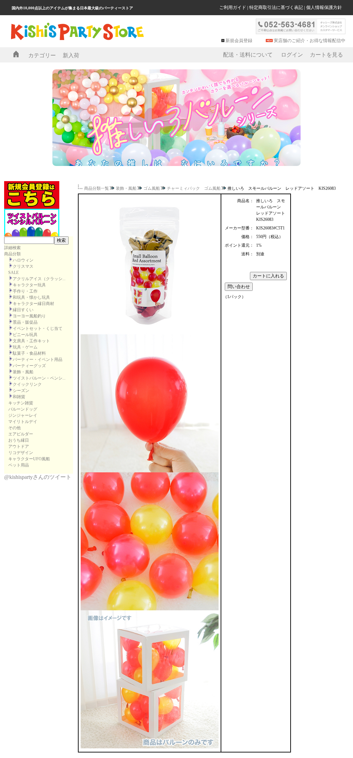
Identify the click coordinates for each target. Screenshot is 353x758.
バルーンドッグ (22, 409)
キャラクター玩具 (29, 285)
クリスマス (23, 266)
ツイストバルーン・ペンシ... (39, 378)
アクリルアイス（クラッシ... (39, 278)
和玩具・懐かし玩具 (31, 297)
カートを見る (326, 55)
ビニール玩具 (25, 334)
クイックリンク (27, 384)
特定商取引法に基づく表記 (276, 7)
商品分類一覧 (96, 188)
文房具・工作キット (31, 340)
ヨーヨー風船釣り (29, 316)
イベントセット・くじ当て (37, 328)
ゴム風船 (151, 188)
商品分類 (12, 254)
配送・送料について (248, 55)
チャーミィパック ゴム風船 (194, 188)
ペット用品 (18, 465)
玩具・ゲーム (25, 347)
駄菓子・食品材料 (29, 353)
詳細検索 (12, 247)
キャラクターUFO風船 (29, 458)
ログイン (292, 55)
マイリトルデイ (22, 421)
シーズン (21, 390)
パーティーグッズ (29, 365)
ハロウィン (23, 260)
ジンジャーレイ (22, 415)
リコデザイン (20, 452)
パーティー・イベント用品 (37, 359)
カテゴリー (42, 55)
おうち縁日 (18, 440)
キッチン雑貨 (20, 403)
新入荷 (71, 55)
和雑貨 (19, 396)
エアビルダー (20, 434)
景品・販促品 (25, 322)
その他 (14, 427)
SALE (13, 272)
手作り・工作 (25, 291)
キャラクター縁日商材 (33, 303)
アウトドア (18, 446)
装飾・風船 (23, 372)
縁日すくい (23, 309)
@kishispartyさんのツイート (37, 477)
